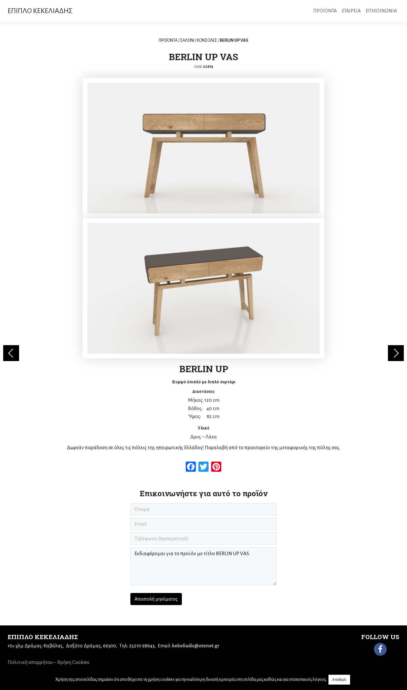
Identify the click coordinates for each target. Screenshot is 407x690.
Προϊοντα (325, 10)
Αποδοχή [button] (339, 680)
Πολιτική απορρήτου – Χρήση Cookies (48, 662)
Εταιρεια (351, 10)
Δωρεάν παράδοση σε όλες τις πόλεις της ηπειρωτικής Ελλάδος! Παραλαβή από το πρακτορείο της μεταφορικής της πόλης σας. (203, 447)
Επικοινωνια (381, 10)
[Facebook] (380, 649)
